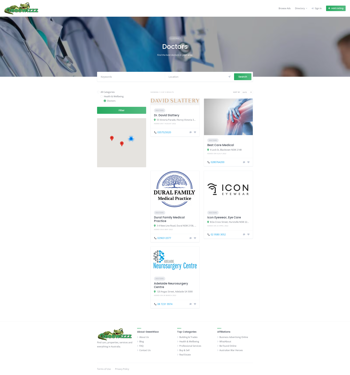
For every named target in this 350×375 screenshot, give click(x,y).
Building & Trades (188, 337)
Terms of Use (104, 368)
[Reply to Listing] (190, 132)
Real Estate (185, 354)
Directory (300, 8)
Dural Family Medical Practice (169, 219)
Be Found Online (227, 345)
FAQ (141, 345)
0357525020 (164, 132)
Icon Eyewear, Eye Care (224, 217)
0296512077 (164, 238)
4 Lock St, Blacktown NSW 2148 (226, 149)
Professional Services (190, 345)
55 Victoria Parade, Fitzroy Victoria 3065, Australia (176, 119)
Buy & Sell (184, 350)
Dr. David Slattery (166, 115)
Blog (141, 341)
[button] (122, 143)
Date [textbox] (245, 92)
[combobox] (247, 92)
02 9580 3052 (218, 234)
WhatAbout (225, 341)
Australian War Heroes (231, 350)
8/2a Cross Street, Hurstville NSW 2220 (230, 221)
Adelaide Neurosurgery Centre (171, 285)
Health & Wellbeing (189, 341)
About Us (144, 337)
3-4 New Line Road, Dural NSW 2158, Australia (176, 225)
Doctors (160, 110)
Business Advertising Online (233, 337)
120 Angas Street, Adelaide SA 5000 (175, 291)
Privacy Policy (122, 368)
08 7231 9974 (164, 304)
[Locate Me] (229, 76)
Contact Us (145, 350)
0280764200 (217, 162)
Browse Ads (285, 8)
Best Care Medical (220, 145)
